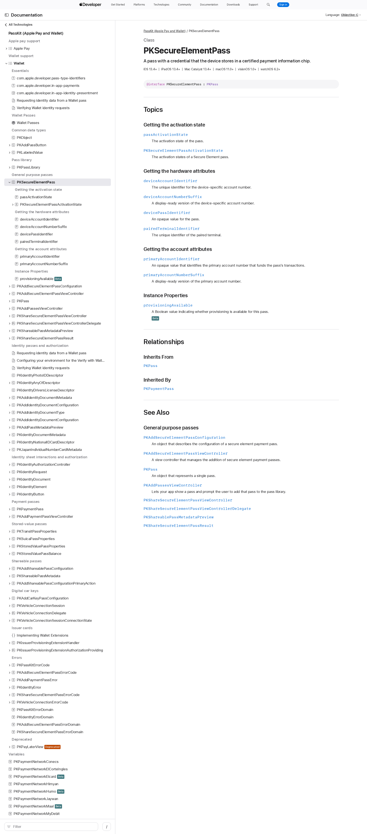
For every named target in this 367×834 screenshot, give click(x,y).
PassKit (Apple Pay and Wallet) (165, 31)
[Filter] (53, 827)
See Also (157, 412)
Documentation (26, 15)
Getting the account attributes (178, 249)
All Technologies (20, 24)
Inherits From (159, 357)
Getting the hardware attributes (179, 171)
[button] (268, 4)
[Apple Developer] (91, 4)
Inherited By (157, 380)
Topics (153, 109)
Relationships (164, 342)
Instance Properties (166, 295)
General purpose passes (171, 428)
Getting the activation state (174, 125)
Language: (333, 15)
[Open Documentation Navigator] (7, 15)
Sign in (283, 4)
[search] (51, 826)
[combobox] (53, 826)
